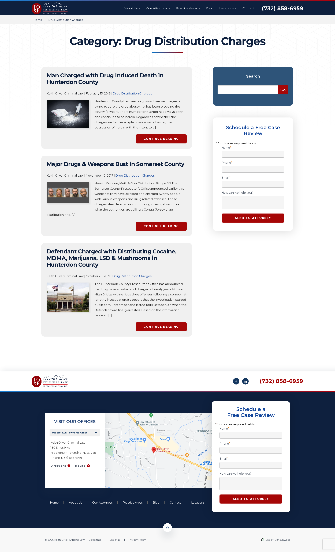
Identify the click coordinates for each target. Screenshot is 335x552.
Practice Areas (187, 8)
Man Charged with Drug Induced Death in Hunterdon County (105, 78)
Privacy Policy (137, 539)
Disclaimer (94, 539)
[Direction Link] (158, 414)
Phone (227, 162)
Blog (209, 8)
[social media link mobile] (236, 381)
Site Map (115, 539)
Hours (80, 465)
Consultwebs (282, 539)
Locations (227, 8)
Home (38, 19)
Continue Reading (161, 138)
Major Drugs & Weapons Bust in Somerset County (115, 164)
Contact (249, 8)
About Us (131, 8)
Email (226, 177)
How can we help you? (238, 192)
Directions (58, 465)
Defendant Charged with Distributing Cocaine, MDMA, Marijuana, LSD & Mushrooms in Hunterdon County (111, 258)
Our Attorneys (157, 8)
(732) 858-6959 (282, 8)
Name (226, 147)
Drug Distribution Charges (132, 93)
